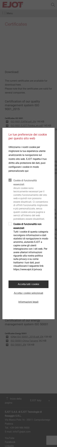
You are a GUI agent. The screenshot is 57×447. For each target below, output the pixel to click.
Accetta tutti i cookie (28, 284)
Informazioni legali (28, 301)
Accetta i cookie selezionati (28, 293)
